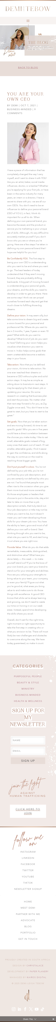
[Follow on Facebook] (25, 1009)
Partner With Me (28, 914)
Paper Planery (39, 971)
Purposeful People (28, 676)
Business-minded (19, 109)
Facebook (28, 864)
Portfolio (28, 932)
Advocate (28, 920)
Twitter (28, 870)
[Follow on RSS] (42, 1009)
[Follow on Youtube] (36, 1009)
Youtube (28, 876)
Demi (14, 105)
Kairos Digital (36, 977)
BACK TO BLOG (28, 67)
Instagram (28, 851)
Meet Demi (28, 907)
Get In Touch (28, 939)
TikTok (28, 882)
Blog (28, 926)
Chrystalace (35, 965)
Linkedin (28, 858)
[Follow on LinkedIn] (19, 1009)
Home (28, 901)
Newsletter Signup (28, 889)
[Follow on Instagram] (13, 1009)
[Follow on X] (31, 1009)
